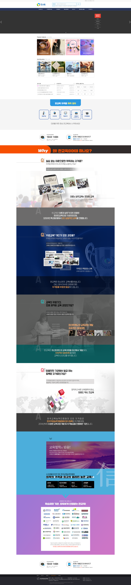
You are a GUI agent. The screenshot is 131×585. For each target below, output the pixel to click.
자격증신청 (97, 23)
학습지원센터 (66, 9)
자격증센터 (58, 9)
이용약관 (47, 575)
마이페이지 (90, 9)
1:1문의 (98, 28)
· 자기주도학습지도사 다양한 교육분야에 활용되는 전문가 (45, 94)
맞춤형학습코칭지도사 (65, 22)
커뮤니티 (73, 9)
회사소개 (42, 575)
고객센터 (59, 575)
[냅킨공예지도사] (71, 94)
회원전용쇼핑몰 (81, 9)
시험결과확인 (98, 21)
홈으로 (38, 575)
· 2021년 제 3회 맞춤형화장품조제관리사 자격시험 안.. (45, 92)
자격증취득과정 (49, 9)
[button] (129, 22)
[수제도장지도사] (71, 92)
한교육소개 (41, 9)
